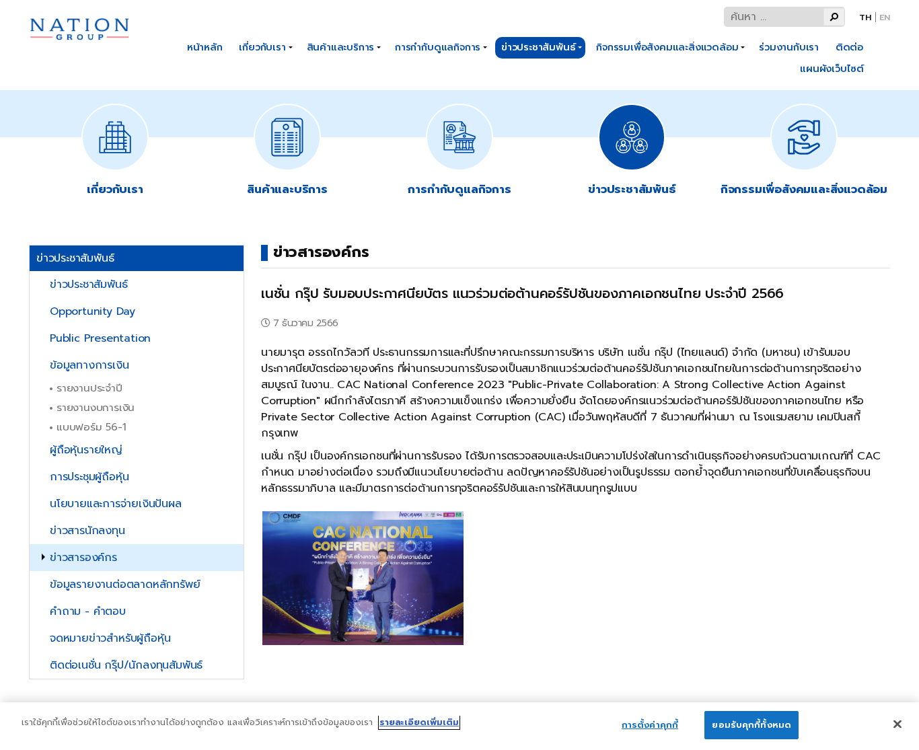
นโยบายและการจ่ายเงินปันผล (116, 504)
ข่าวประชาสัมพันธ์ (538, 47)
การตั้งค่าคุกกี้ (650, 724)
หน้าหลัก (205, 47)
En (884, 17)
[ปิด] (897, 724)
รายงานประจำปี (89, 388)
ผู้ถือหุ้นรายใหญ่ (86, 450)
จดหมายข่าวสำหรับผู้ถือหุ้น (110, 638)
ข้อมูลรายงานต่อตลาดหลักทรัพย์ (125, 584)
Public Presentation (100, 338)
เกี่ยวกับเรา (262, 47)
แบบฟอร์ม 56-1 (91, 427)
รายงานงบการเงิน (96, 407)
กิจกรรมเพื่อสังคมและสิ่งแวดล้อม (667, 47)
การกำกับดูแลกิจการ (437, 47)
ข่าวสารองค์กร (83, 558)
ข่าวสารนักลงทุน (87, 531)
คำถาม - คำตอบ (88, 611)
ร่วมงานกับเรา (789, 47)
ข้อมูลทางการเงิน (89, 365)
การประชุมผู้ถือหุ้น (89, 477)
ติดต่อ (849, 47)
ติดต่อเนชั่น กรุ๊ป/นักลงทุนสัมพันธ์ (126, 665)
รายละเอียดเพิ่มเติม (419, 722)
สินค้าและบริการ (341, 47)
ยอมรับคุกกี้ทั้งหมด (751, 724)
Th (865, 17)
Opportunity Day (92, 311)
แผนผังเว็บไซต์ (832, 68)
